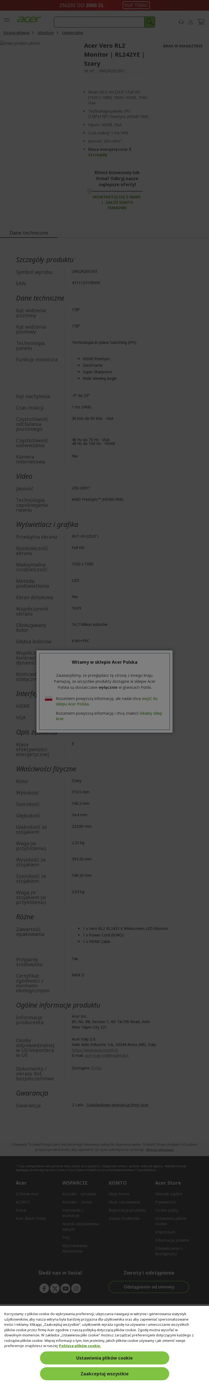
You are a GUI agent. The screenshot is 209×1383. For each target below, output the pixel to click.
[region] (104, 1344)
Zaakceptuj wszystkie (105, 1374)
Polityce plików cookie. (80, 1345)
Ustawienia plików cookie (104, 1358)
